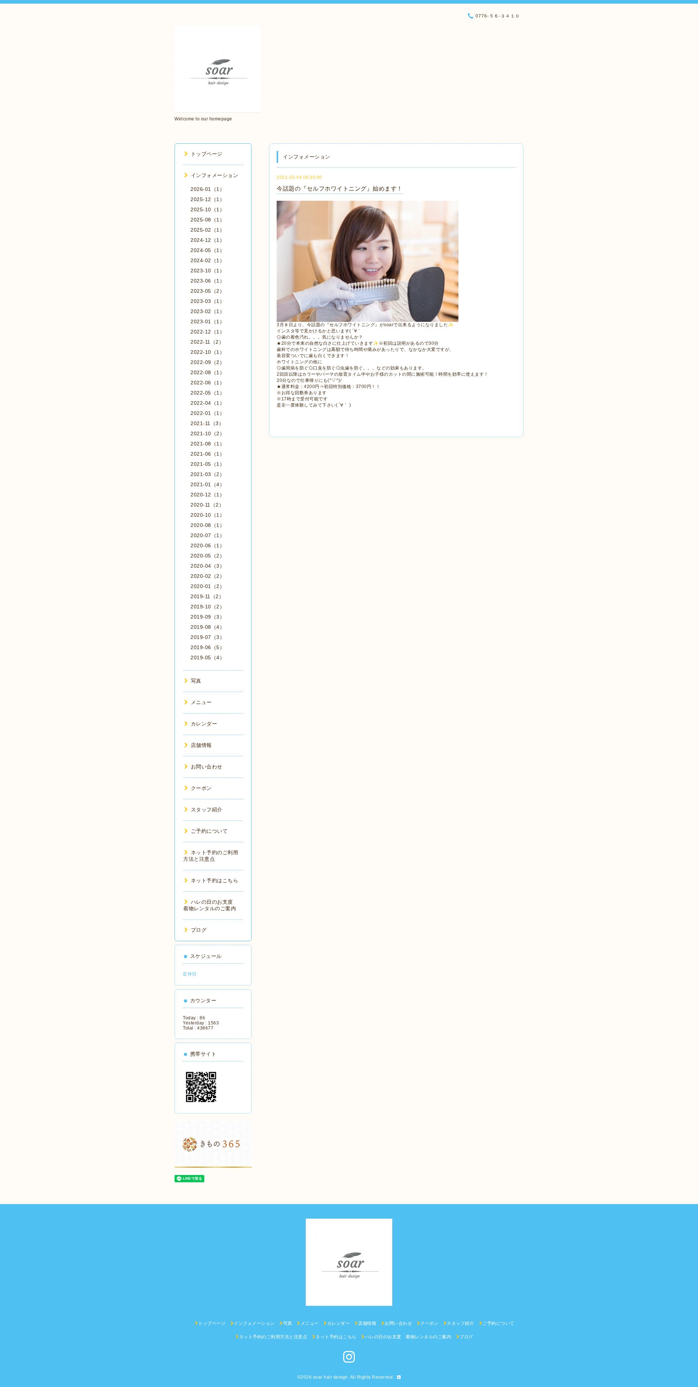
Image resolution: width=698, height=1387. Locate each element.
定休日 (190, 973)
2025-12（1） (207, 199)
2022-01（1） (207, 413)
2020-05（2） (207, 556)
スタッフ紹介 (206, 809)
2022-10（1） (207, 352)
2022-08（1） (207, 372)
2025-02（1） (207, 230)
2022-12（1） (207, 332)
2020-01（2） (207, 586)
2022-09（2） (207, 362)
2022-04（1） (207, 403)
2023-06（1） (207, 281)
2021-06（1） (207, 454)
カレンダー (204, 724)
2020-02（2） (207, 576)
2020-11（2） (207, 505)
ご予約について (209, 831)
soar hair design (330, 1377)
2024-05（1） (207, 250)
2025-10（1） (207, 209)
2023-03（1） (207, 301)
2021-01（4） (207, 484)
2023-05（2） (207, 291)
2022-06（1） (207, 382)
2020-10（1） (207, 515)
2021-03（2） (207, 474)
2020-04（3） (207, 566)
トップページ (206, 154)
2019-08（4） (207, 627)
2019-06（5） (207, 647)
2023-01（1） (207, 321)
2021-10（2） (207, 433)
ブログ (198, 930)
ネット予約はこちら (214, 880)
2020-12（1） (207, 494)
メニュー (201, 702)
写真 (196, 681)
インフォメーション (214, 175)
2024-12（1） (207, 240)
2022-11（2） (207, 342)
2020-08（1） (207, 525)
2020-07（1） (207, 535)
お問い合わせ (206, 767)
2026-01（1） (207, 189)
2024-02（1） (207, 260)
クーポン (201, 788)
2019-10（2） (207, 606)
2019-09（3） (207, 617)
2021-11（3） (207, 423)
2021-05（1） (207, 464)
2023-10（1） (207, 270)
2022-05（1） (207, 393)
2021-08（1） (207, 444)
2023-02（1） (207, 311)
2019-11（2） (207, 596)
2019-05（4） (207, 657)
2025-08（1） (207, 220)
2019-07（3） (207, 637)
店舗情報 (201, 745)
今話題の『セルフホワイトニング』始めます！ (340, 188)
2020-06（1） (207, 545)
